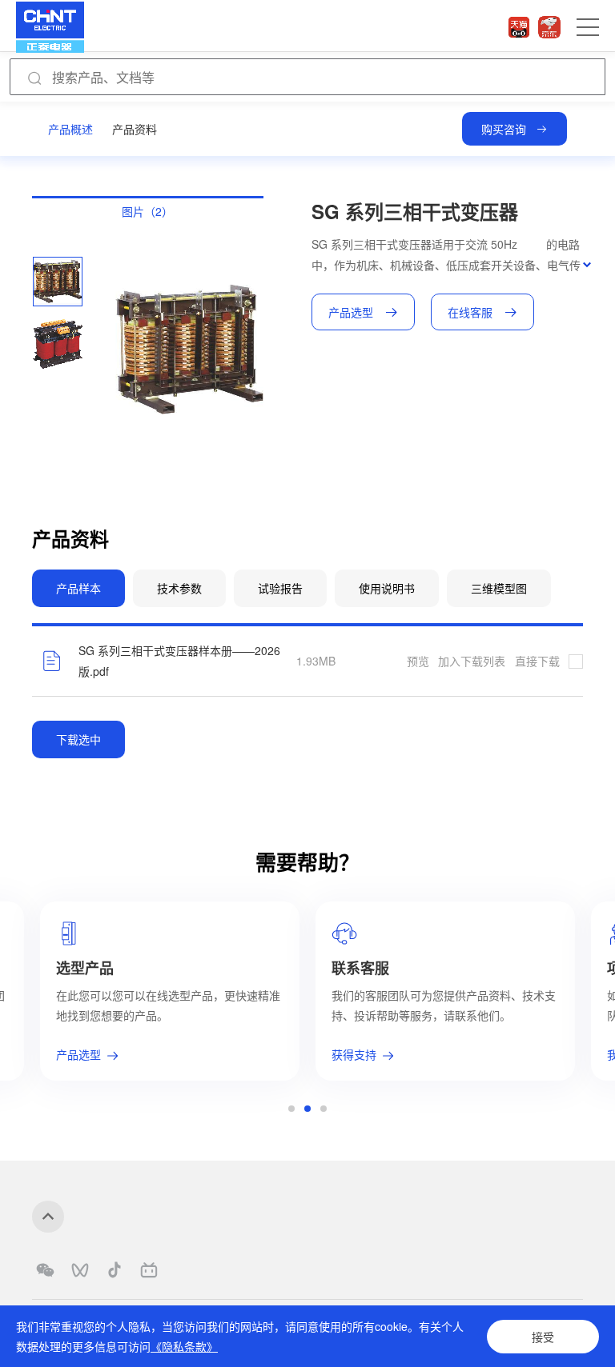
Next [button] (255, 350)
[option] (57, 281)
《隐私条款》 (184, 1346)
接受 (543, 1337)
